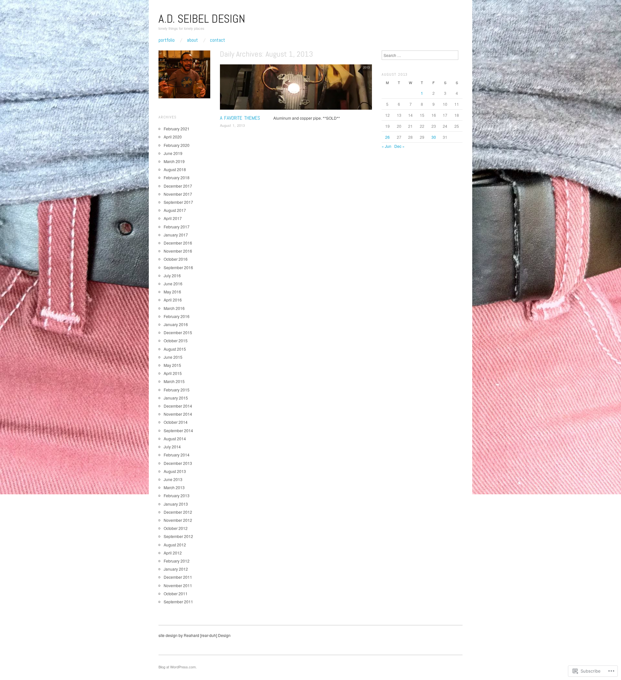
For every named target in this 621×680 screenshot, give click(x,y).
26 (387, 137)
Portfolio (166, 40)
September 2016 (178, 267)
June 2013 (173, 479)
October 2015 (176, 340)
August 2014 (175, 438)
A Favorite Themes (240, 118)
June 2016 (173, 283)
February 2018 (177, 177)
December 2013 (178, 463)
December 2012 (178, 512)
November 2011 (178, 585)
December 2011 (178, 577)
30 (433, 137)
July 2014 (172, 446)
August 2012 (175, 544)
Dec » (399, 146)
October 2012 (176, 528)
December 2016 (178, 243)
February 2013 (177, 495)
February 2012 (177, 561)
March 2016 (174, 308)
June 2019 (173, 153)
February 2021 (177, 128)
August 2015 (175, 349)
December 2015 (178, 332)
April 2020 (173, 136)
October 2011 (176, 593)
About (192, 40)
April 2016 (173, 299)
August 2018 (175, 169)
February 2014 (177, 454)
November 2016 (178, 251)
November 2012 (178, 520)
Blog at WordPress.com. (177, 666)
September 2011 (178, 601)
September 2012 (178, 536)
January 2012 (176, 569)
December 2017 (178, 186)
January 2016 (176, 324)
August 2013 (175, 471)
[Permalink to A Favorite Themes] (296, 88)
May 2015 (172, 365)
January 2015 (176, 397)
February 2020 (177, 145)
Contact (217, 40)
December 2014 (178, 406)
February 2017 (177, 226)
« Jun (386, 146)
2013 (366, 67)
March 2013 (174, 487)
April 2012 (173, 552)
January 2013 (176, 504)
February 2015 (177, 389)
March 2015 (174, 381)
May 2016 (172, 291)
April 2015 (173, 373)
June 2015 (173, 357)
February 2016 (177, 316)
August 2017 (175, 210)
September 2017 (178, 202)
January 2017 (176, 234)
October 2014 (176, 422)
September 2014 (178, 430)
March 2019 (174, 161)
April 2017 (173, 218)
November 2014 (178, 414)
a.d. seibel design (201, 18)
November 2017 (178, 194)
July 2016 (172, 275)
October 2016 (176, 259)
